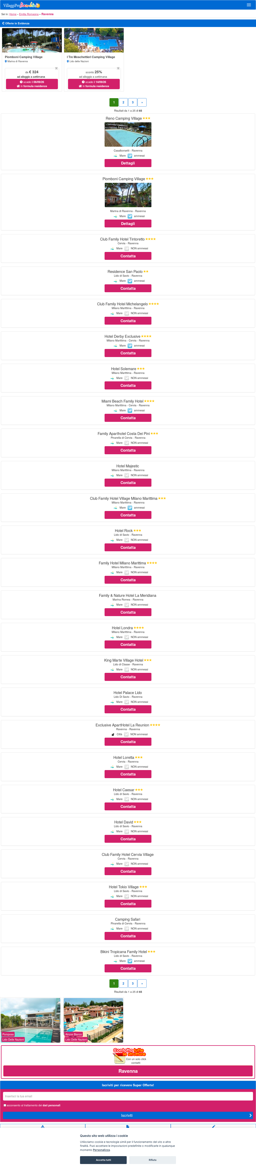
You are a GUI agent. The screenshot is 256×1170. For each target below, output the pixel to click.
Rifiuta (152, 1159)
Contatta (128, 256)
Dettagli (128, 163)
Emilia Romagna (29, 14)
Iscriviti (126, 1115)
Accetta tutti (103, 1159)
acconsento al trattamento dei (33, 1105)
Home (12, 14)
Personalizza (101, 1149)
